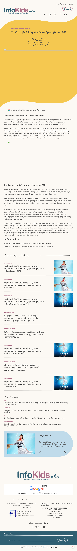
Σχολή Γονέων (8, 421)
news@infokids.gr (67, 503)
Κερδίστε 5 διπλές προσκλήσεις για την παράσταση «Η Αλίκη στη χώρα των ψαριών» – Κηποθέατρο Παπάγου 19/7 (24, 301)
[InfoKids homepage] (19, 11)
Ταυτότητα (32, 503)
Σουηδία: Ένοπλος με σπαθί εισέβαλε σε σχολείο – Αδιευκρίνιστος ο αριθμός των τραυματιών (34, 418)
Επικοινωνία (22, 503)
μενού (67, 9)
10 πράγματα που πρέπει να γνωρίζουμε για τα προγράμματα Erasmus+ (27, 243)
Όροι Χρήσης (17, 506)
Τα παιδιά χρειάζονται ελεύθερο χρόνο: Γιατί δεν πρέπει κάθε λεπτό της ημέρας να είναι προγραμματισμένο (32, 425)
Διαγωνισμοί (8, 263)
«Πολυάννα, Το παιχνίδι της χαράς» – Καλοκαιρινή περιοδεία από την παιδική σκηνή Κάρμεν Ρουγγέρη (21, 367)
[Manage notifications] (72, 546)
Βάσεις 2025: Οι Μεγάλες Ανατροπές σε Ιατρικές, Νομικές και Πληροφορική (28, 247)
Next (62, 452)
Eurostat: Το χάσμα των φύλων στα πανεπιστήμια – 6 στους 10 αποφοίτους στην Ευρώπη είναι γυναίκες (35, 411)
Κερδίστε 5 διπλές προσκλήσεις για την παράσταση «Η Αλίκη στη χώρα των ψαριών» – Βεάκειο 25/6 (24, 384)
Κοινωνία (7, 408)
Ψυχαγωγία (14, 29)
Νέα (5, 400)
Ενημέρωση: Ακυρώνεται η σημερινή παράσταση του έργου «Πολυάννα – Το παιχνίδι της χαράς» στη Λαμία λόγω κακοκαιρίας (21, 318)
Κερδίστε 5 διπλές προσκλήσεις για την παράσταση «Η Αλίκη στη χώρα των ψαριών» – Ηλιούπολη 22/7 (24, 285)
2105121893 (55, 503)
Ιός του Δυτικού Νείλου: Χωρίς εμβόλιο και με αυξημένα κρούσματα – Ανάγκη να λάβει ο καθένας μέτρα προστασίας (36, 403)
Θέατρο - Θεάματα (24, 29)
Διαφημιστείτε (12, 503)
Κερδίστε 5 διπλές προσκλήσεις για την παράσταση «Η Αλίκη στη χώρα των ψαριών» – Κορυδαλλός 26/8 (24, 268)
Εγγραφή (62, 540)
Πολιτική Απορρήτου (27, 506)
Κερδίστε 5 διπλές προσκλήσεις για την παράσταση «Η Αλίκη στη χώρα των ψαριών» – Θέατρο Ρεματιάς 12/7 (24, 351)
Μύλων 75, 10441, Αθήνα (45, 504)
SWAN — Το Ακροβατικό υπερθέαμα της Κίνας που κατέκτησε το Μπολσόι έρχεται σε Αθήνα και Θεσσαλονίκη (24, 334)
